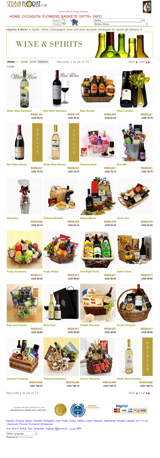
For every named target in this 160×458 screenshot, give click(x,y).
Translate (28, 436)
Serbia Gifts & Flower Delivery (63, 11)
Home (15, 16)
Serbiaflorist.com (37, 407)
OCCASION (31, 16)
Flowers (51, 16)
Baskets (69, 16)
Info (97, 16)
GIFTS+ (85, 16)
